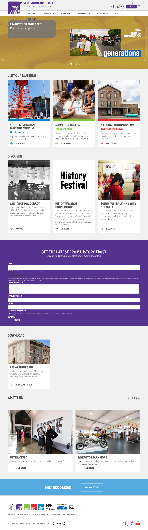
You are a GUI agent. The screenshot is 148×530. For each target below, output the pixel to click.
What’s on (49, 13)
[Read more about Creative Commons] (55, 522)
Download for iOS (24, 385)
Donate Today (92, 487)
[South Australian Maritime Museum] (42, 507)
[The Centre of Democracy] (51, 506)
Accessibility (43, 524)
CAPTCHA (12, 317)
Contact (32, 19)
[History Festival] (72, 506)
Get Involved (84, 13)
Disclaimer (12, 524)
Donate (131, 6)
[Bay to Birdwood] (63, 506)
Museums (32, 13)
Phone (10, 303)
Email (10, 263)
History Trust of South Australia (30, 3)
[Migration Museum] (27, 507)
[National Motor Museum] (34, 507)
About (118, 13)
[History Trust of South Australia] (20, 507)
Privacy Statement (27, 524)
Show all (136, 398)
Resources (102, 13)
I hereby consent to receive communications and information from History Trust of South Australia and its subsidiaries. (43, 314)
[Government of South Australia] (12, 507)
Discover (65, 13)
